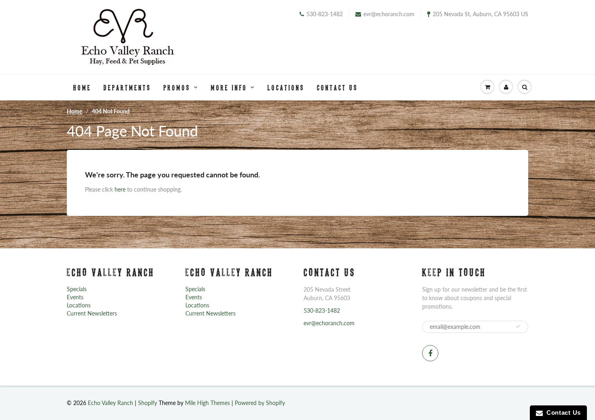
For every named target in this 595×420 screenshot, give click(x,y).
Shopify (147, 402)
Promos (177, 87)
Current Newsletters (92, 313)
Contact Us (337, 87)
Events (75, 297)
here (120, 189)
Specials (77, 289)
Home (82, 87)
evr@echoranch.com (388, 14)
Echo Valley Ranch (110, 402)
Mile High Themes (207, 402)
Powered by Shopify (260, 402)
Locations (286, 87)
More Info (229, 87)
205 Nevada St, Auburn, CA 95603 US (480, 14)
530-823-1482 (324, 14)
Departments (127, 87)
